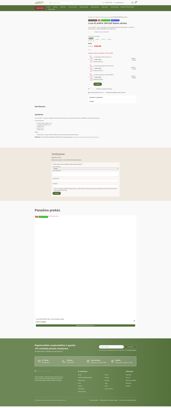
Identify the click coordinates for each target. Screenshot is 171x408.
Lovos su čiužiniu (73, 7)
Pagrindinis (128, 374)
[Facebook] (76, 400)
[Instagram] (79, 400)
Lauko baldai (105, 7)
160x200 (109, 39)
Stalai (106, 383)
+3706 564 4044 (70, 362)
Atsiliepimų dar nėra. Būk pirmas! (101, 31)
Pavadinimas (56, 178)
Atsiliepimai (128, 383)
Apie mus (128, 377)
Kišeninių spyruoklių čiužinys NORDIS (104, 74)
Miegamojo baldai (84, 7)
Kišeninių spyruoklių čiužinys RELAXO (104, 65)
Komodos (107, 380)
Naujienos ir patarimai (131, 380)
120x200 (97, 39)
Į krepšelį (98, 84)
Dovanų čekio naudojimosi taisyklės (127, 400)
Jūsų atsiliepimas (57, 170)
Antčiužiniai (63, 7)
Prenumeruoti (130, 346)
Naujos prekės (51, 9)
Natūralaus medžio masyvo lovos (102, 17)
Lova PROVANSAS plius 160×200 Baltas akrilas (50, 319)
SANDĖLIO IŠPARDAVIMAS (127, 7)
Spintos (106, 374)
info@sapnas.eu (46, 362)
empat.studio (53, 400)
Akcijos (79, 374)
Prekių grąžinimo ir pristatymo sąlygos (109, 400)
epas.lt (64, 400)
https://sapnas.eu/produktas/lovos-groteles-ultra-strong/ (86, 137)
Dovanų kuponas (115, 7)
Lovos (48, 7)
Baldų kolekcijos (95, 7)
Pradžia (89, 17)
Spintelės (107, 377)
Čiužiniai (55, 7)
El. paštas (55, 183)
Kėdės (106, 386)
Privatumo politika (132, 350)
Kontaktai (128, 386)
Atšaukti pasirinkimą (98, 61)
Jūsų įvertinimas (57, 166)
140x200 (103, 39)
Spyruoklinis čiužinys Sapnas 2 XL (103, 57)
